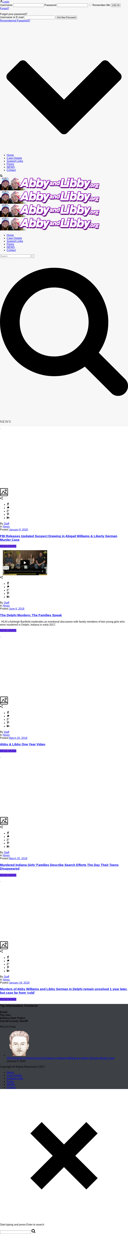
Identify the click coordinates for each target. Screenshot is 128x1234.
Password (50, 5)
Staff (6, 523)
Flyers (10, 164)
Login (6, 1)
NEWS (11, 167)
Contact (11, 170)
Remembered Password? (15, 20)
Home (10, 155)
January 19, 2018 (19, 982)
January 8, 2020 (18, 529)
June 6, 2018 (16, 608)
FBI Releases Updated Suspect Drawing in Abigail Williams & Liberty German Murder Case (60, 1058)
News (6, 526)
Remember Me (101, 5)
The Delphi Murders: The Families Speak (31, 615)
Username (6, 5)
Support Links (15, 161)
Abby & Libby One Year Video (22, 744)
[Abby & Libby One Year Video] (0, 635)
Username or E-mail (12, 17)
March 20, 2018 (18, 738)
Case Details (14, 158)
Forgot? (4, 8)
